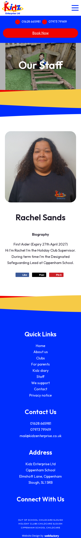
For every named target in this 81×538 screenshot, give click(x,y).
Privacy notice (40, 395)
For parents (40, 364)
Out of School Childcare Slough (40, 520)
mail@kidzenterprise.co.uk (41, 436)
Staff (40, 376)
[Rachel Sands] (40, 166)
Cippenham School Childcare (40, 527)
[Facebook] (35, 511)
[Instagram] (46, 511)
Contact (40, 389)
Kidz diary (41, 370)
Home (40, 345)
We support (40, 383)
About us (40, 352)
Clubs (40, 358)
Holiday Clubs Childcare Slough (40, 523)
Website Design (31, 535)
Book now (40, 33)
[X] (40, 511)
